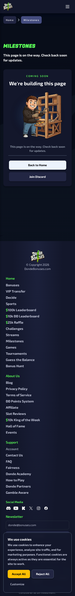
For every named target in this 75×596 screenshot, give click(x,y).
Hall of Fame (15, 426)
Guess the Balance (20, 360)
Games (11, 347)
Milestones (15, 341)
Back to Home (37, 165)
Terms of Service (18, 395)
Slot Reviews (16, 414)
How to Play (15, 480)
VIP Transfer (15, 291)
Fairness (13, 467)
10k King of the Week (23, 420)
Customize (17, 584)
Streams (12, 335)
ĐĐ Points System (20, 401)
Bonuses (12, 285)
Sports (11, 304)
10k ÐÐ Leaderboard (22, 316)
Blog (9, 382)
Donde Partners (18, 486)
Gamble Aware (17, 492)
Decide (11, 297)
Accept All (19, 574)
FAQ (9, 461)
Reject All (42, 574)
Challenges (14, 328)
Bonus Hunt (15, 366)
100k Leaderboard (21, 310)
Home (10, 19)
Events (11, 432)
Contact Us (14, 455)
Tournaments (16, 353)
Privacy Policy (17, 389)
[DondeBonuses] (7, 6)
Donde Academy (18, 474)
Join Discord (37, 176)
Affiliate (12, 407)
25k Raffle (14, 322)
